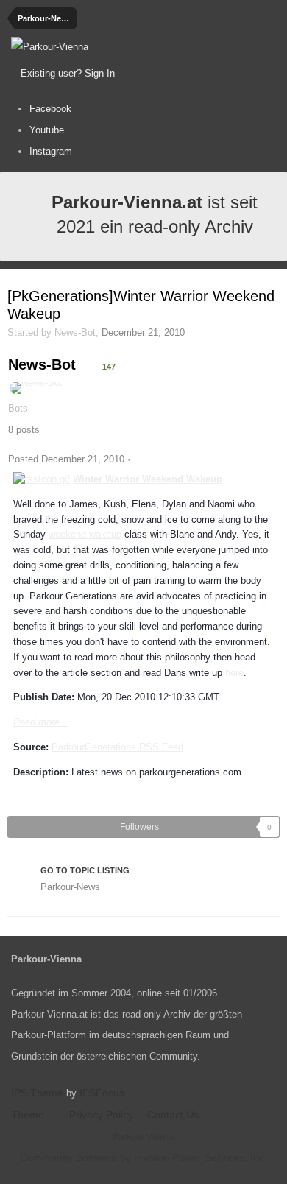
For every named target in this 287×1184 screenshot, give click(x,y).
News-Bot (75, 332)
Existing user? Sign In (71, 73)
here (234, 672)
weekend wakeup (85, 534)
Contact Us (173, 1115)
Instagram (50, 151)
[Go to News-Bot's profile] (36, 388)
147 (108, 366)
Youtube (46, 129)
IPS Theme (37, 1093)
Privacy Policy (101, 1115)
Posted (66, 459)
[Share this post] (275, 459)
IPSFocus (101, 1093)
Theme (29, 1115)
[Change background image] (153, 73)
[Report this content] (137, 459)
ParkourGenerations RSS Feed (117, 747)
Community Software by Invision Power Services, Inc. (143, 1157)
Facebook (50, 108)
